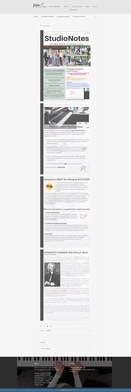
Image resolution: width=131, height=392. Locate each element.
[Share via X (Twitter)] (44, 326)
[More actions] (90, 26)
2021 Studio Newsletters (47, 16)
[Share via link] (51, 326)
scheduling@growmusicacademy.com (84, 369)
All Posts (35, 16)
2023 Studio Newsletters (78, 16)
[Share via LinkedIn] (47, 326)
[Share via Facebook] (41, 326)
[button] (55, 6)
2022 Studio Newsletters (62, 16)
